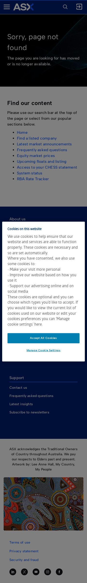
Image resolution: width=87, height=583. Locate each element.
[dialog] (43, 291)
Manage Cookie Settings (44, 350)
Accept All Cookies (43, 338)
